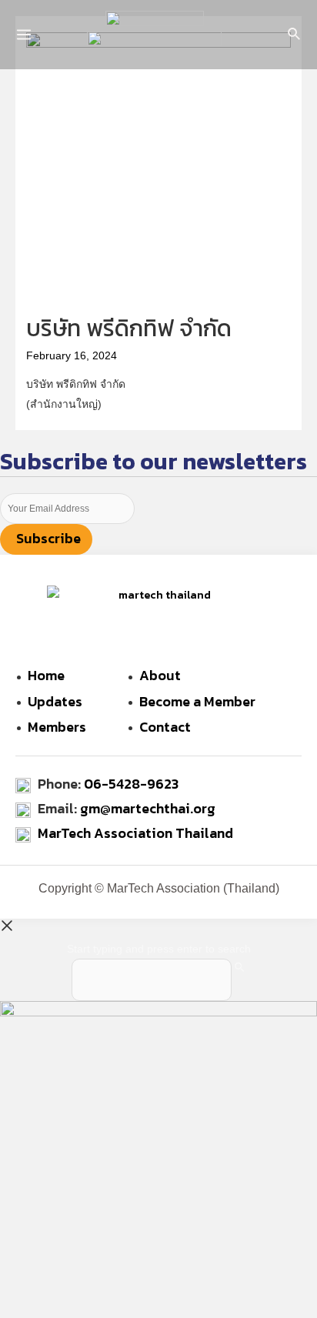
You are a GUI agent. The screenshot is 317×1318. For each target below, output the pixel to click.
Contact (165, 726)
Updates (55, 701)
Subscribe (48, 538)
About (160, 675)
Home (46, 675)
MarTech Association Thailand (135, 832)
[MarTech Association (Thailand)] (154, 20)
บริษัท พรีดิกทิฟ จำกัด (129, 328)
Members (57, 726)
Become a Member (197, 701)
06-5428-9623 (131, 783)
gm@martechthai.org (147, 808)
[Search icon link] (295, 36)
